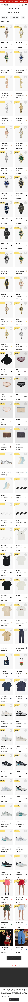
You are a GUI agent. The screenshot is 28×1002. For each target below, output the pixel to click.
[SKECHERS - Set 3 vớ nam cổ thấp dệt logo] (21, 510)
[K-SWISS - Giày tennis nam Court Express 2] (21, 711)
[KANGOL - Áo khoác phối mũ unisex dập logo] (6, 359)
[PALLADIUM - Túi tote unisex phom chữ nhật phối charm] (6, 661)
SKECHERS (4, 470)
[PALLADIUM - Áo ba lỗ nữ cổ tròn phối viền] (21, 535)
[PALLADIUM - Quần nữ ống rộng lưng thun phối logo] (21, 636)
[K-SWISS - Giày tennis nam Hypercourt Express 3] (21, 837)
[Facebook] (9, 965)
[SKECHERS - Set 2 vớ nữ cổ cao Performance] (21, 460)
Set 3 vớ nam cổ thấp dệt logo (8, 547)
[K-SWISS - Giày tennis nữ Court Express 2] (6, 786)
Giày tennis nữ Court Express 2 (8, 799)
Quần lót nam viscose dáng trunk (8, 447)
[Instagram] (12, 965)
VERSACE (18, 244)
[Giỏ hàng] (26, 5)
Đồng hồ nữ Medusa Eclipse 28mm (9, 321)
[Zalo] (19, 965)
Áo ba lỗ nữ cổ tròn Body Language (9, 949)
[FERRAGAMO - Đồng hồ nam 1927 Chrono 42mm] (21, 158)
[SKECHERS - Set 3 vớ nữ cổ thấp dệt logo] (21, 485)
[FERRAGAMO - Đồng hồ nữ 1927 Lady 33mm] (6, 32)
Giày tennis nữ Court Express (7, 723)
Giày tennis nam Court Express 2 (8, 774)
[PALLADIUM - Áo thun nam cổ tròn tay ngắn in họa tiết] (6, 610)
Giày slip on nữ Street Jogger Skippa (9, 472)
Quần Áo (4, 17)
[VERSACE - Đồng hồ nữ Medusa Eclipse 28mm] (6, 309)
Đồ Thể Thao (14, 17)
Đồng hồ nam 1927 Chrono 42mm (8, 196)
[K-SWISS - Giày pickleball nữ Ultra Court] (21, 736)
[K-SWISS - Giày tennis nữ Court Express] (6, 711)
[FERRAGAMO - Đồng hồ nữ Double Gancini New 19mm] (6, 83)
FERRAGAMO (4, 43)
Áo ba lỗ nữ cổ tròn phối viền (7, 572)
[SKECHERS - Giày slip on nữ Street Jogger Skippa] (6, 460)
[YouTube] (16, 965)
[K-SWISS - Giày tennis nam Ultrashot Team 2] (21, 761)
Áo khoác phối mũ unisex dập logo (9, 371)
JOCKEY (18, 420)
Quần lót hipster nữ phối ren (7, 397)
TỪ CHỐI (5, 999)
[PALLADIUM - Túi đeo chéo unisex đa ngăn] (21, 661)
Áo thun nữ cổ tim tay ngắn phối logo (9, 698)
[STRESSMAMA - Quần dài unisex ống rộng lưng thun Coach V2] (21, 937)
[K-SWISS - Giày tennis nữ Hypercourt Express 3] (6, 736)
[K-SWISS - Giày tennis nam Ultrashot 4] (6, 862)
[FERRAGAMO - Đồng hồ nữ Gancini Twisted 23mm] (21, 108)
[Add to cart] (11, 26)
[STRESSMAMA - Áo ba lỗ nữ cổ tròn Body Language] (6, 937)
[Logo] (6, 5)
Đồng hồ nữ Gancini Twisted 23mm (9, 145)
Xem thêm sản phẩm (14, 958)
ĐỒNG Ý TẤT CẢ (13, 999)
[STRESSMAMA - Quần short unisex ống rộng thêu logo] (6, 887)
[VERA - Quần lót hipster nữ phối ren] (21, 359)
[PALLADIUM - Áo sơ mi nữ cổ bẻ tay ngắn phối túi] (21, 686)
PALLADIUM (19, 545)
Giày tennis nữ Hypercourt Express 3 (9, 748)
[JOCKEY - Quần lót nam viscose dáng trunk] (21, 409)
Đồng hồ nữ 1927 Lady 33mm (7, 45)
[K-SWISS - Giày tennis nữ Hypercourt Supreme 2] (21, 811)
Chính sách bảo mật (20, 995)
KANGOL (3, 369)
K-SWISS (3, 721)
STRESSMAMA (4, 897)
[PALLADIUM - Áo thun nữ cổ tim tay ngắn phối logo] (21, 585)
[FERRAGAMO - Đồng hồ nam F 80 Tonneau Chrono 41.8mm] (21, 208)
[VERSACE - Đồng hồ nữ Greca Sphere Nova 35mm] (21, 258)
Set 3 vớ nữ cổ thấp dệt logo (7, 522)
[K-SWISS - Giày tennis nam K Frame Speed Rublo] (21, 786)
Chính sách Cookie (11, 995)
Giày (23, 17)
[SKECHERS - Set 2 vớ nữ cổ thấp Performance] (6, 485)
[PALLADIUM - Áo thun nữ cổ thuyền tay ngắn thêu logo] (21, 560)
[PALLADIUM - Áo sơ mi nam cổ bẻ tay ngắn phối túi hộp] (6, 636)
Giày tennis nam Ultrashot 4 (7, 874)
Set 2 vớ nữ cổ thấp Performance (8, 497)
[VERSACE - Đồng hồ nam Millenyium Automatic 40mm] (21, 233)
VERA (17, 369)
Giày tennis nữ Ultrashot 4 (7, 849)
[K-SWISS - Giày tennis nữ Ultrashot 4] (6, 837)
